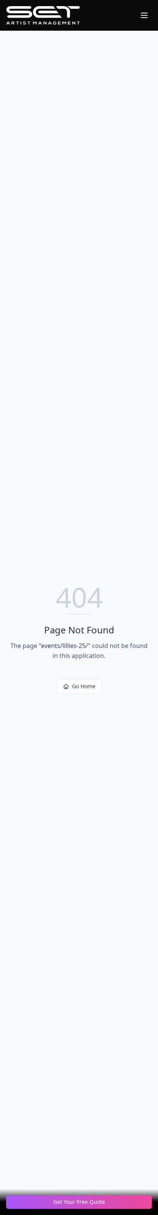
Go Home (83, 686)
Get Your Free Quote (79, 1201)
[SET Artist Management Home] (43, 15)
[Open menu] (144, 15)
